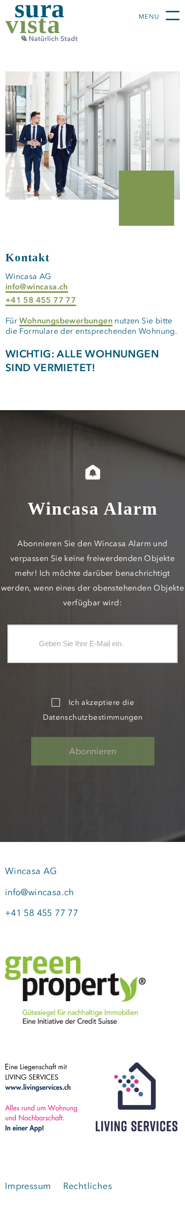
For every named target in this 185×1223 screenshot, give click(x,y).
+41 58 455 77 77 (40, 300)
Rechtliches (87, 1186)
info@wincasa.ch (36, 286)
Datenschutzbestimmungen (93, 717)
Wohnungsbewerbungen (65, 320)
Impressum (28, 1186)
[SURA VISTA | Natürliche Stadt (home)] (59, 23)
